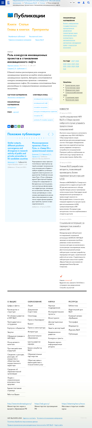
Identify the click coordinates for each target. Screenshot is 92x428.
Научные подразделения (54, 306)
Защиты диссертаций (56, 328)
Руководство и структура (13, 310)
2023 (73, 64)
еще (64, 69)
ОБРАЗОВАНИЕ (35, 302)
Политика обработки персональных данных (22, 422)
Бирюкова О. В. (37, 154)
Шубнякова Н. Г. (22, 68)
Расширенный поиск (35, 36)
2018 (77, 66)
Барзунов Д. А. (46, 154)
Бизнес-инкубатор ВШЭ (35, 349)
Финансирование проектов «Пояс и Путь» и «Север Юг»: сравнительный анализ (42, 147)
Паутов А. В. (36, 157)
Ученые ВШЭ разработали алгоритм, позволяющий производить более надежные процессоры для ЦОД (72, 172)
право (65, 45)
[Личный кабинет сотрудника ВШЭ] (83, 2)
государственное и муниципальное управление (70, 28)
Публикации (29, 15)
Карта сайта (59, 425)
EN (74, 2)
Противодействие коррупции (14, 349)
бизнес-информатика (70, 23)
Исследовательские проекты (56, 313)
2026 (77, 61)
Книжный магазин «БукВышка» (75, 317)
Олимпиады (32, 316)
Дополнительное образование (34, 337)
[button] (17, 138)
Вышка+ (31, 324)
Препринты (40, 29)
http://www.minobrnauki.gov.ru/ (19, 403)
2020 (69, 66)
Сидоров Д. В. (11, 68)
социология (72, 45)
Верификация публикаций (17, 36)
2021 (65, 66)
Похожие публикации (23, 134)
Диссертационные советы (55, 323)
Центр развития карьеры (34, 343)
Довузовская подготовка (33, 310)
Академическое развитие (54, 333)
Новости (64, 109)
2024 (69, 64)
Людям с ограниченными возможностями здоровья (13, 381)
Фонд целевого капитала (13, 343)
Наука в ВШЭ (39, 40)
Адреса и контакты (29, 418)
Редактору (83, 417)
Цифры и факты (13, 305)
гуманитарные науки (70, 33)
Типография (73, 322)
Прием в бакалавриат (36, 320)
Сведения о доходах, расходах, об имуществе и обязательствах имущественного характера (15, 360)
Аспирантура (33, 331)
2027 (73, 61)
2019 (73, 66)
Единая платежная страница (14, 389)
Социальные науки (72, 97)
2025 (65, 64)
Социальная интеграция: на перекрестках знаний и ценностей (72, 226)
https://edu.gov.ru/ (42, 403)
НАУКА (51, 302)
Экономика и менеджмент (16, 97)
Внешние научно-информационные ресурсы (55, 344)
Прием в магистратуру (36, 328)
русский (16, 112)
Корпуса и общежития (16, 328)
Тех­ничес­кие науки (72, 100)
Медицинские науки (72, 90)
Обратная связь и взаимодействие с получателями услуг (35, 362)
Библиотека (73, 305)
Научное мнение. (13, 66)
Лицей (30, 305)
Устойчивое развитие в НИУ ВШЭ (15, 317)
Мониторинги (53, 318)
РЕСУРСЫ (73, 302)
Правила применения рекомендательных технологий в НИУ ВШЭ (30, 425)
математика (67, 43)
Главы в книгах (18, 29)
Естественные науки (72, 88)
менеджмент (76, 43)
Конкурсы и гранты (55, 338)
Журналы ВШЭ (74, 330)
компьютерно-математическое (69, 39)
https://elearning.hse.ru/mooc (73, 403)
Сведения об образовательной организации (14, 371)
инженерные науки (70, 35)
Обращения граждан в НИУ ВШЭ (16, 337)
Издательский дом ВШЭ (76, 310)
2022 (77, 64)
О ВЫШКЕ (12, 302)
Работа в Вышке (13, 394)
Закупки (10, 332)
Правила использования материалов (20, 40)
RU (71, 2)
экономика (67, 47)
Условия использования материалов (49, 418)
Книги (11, 24)
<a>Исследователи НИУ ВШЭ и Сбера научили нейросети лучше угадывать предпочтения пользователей (72, 122)
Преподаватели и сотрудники (14, 323)
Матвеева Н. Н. (13, 162)
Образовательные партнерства (35, 355)
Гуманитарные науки (72, 85)
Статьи (24, 24)
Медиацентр (73, 326)
